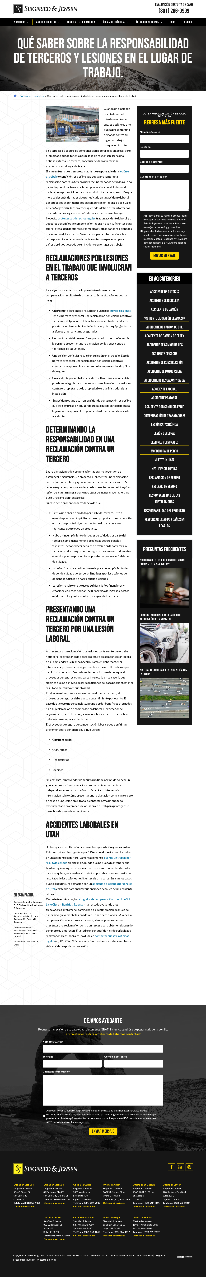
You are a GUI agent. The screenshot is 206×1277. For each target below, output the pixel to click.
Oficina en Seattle (142, 1217)
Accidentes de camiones (81, 22)
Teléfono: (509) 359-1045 (86, 1232)
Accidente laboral (164, 389)
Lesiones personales (164, 442)
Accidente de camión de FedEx (164, 336)
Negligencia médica (164, 468)
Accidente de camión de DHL (164, 327)
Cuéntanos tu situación (153, 176)
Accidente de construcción (164, 362)
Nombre (150, 131)
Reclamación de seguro (164, 477)
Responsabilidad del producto (164, 510)
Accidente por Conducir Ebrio (164, 406)
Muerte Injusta (164, 460)
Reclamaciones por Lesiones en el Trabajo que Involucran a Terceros (28, 905)
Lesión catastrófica (164, 424)
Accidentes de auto (47, 22)
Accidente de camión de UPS (164, 344)
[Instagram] (189, 1167)
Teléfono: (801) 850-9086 (27, 1202)
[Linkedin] (180, 1167)
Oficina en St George (144, 1184)
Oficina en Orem (111, 1184)
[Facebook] (171, 1167)
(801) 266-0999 (174, 11)
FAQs (172, 22)
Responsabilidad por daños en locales (165, 523)
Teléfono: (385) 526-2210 (176, 1202)
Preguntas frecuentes (31, 95)
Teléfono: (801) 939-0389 (116, 1199)
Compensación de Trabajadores (164, 415)
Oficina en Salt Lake (24, 1184)
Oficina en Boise (52, 1217)
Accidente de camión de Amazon (164, 318)
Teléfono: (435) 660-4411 (146, 1202)
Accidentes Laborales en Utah (26, 943)
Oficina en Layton (172, 1184)
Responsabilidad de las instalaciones (164, 498)
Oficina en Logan (112, 1217)
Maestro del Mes (46, 1259)
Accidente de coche (164, 353)
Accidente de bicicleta (164, 300)
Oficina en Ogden (82, 1184)
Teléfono (145, 146)
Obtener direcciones (25, 1206)
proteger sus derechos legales (77, 218)
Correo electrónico (151, 161)
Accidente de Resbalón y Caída (164, 380)
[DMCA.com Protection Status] (182, 1257)
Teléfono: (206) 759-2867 (146, 1232)
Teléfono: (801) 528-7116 (56, 1199)
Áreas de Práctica (114, 22)
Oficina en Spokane (83, 1217)
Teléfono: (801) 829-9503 (86, 1202)
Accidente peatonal (164, 398)
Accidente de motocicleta (164, 371)
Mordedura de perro (164, 451)
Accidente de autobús (164, 291)
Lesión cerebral (164, 433)
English (187, 22)
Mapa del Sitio (145, 1255)
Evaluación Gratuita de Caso (174, 4)
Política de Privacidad (123, 1255)
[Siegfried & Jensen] (45, 9)
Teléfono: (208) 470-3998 (56, 1235)
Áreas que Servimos (147, 22)
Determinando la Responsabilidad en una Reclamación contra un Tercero (26, 918)
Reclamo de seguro (164, 486)
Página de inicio (15, 96)
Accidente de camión (164, 309)
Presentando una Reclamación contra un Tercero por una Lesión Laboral (25, 932)
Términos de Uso (100, 1255)
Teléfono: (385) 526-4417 (116, 1232)
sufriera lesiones (120, 310)
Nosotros (19, 22)
